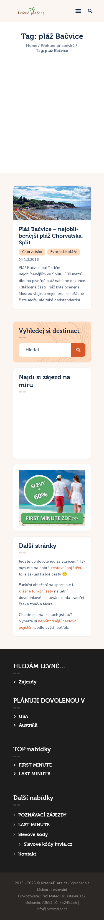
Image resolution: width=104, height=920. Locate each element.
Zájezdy (27, 682)
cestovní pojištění (66, 567)
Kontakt (27, 854)
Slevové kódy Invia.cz (48, 844)
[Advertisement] (52, 110)
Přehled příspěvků (58, 45)
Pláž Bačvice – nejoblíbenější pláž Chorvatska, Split (51, 235)
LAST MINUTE (34, 773)
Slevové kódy (33, 834)
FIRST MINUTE (35, 765)
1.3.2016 (31, 259)
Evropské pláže (63, 251)
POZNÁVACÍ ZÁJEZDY (42, 815)
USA (23, 716)
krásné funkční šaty (36, 591)
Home (31, 45)
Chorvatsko (32, 251)
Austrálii (28, 725)
